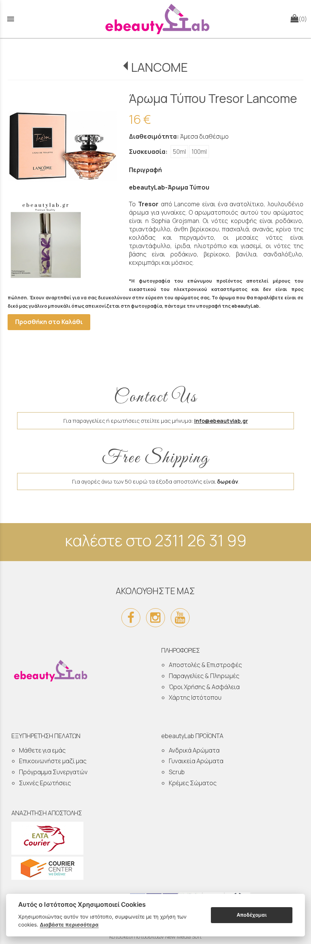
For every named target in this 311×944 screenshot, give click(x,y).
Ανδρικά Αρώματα (194, 750)
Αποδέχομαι (252, 915)
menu (10, 19)
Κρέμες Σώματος (193, 783)
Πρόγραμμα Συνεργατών (53, 772)
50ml (179, 151)
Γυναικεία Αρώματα (196, 761)
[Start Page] (155, 19)
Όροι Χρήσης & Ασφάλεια (204, 687)
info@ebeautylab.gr (221, 420)
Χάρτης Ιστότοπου (195, 697)
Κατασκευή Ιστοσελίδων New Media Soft (155, 936)
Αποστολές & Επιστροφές (205, 665)
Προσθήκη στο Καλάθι (49, 322)
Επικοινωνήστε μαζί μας (52, 761)
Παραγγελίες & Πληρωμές (204, 676)
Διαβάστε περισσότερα (69, 925)
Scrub (177, 772)
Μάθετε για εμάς (42, 750)
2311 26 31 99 (201, 540)
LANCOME (159, 67)
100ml (199, 151)
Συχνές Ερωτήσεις (45, 783)
